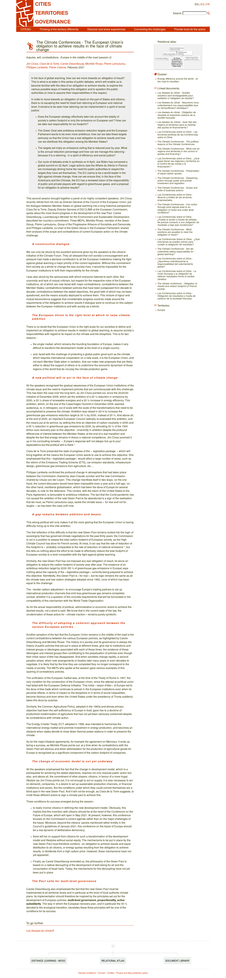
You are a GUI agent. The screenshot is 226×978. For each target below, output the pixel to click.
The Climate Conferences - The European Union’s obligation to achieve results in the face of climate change (176, 62)
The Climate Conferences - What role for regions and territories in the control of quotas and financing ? (179, 151)
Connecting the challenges (149, 29)
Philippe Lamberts (37, 67)
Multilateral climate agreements (182, 53)
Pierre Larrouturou (114, 64)
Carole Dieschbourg (72, 64)
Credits (110, 972)
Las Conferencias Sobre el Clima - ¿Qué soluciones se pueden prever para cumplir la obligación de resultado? (179, 241)
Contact (101, 972)
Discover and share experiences (106, 29)
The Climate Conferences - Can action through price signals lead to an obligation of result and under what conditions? (177, 208)
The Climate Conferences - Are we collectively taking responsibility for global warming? (175, 251)
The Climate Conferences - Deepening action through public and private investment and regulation (178, 180)
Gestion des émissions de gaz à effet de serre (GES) (176, 48)
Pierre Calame (57, 67)
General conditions (87, 972)
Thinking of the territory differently (59, 29)
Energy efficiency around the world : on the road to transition (178, 80)
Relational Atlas (112, 960)
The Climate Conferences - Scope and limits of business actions (177, 189)
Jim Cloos (32, 64)
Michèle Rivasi (94, 64)
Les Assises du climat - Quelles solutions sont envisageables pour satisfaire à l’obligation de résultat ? (176, 95)
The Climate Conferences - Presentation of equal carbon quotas (178, 172)
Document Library (177, 960)
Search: (177, 13)
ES (202, 4)
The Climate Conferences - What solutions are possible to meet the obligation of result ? (175, 232)
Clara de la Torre (49, 64)
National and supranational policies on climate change (192, 58)
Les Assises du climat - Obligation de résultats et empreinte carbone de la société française (177, 115)
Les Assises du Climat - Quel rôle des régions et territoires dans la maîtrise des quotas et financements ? (177, 124)
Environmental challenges (161, 58)
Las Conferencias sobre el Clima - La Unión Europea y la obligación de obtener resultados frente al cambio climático (177, 275)
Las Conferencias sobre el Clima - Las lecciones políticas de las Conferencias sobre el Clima (178, 134)
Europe (161, 309)
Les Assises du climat (39, 931)
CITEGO (26, 29)
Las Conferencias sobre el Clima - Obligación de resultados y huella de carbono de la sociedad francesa (177, 295)
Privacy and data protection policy (132, 972)
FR (208, 4)
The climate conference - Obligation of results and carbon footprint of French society (177, 286)
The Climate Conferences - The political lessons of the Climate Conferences (178, 143)
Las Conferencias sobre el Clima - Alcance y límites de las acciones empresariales (175, 197)
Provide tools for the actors (189, 29)
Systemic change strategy (169, 54)
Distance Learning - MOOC (48, 960)
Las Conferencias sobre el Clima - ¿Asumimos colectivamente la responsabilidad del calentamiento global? (175, 262)
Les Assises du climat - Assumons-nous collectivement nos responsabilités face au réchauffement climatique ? (178, 105)
